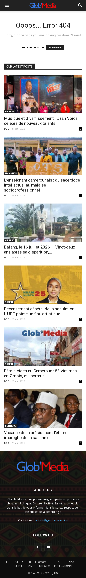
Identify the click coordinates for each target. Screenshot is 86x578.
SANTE (31, 566)
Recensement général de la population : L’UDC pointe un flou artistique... (40, 311)
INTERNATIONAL (63, 566)
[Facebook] (38, 547)
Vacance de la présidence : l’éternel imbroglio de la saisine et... (36, 435)
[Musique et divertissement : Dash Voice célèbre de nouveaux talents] (43, 94)
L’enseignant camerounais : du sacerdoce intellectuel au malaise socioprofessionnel (42, 185)
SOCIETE (9, 302)
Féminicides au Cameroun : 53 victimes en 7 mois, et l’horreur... (40, 373)
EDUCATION (11, 173)
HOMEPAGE (55, 47)
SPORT (73, 562)
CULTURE (9, 111)
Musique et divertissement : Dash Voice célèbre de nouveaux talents (41, 121)
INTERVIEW (44, 566)
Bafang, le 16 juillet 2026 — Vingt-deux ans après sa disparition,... (39, 250)
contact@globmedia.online (51, 520)
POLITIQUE (10, 425)
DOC (6, 128)
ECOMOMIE (41, 562)
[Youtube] (48, 547)
